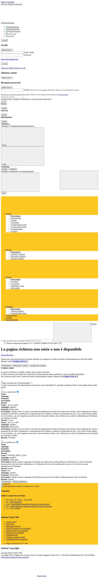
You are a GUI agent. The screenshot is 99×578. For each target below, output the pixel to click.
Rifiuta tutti (20, 366)
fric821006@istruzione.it (30, 504)
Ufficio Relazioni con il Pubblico (18, 528)
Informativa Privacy (13, 526)
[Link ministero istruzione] (11, 4)
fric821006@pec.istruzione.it (31, 506)
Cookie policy (11, 522)
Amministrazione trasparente (17, 539)
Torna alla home (7, 355)
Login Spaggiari (63, 94)
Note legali (10, 524)
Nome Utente (29, 52)
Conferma (13, 169)
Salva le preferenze (19, 482)
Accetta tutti (38, 366)
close (4, 193)
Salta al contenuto (7, 2)
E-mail (26, 90)
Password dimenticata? (9, 59)
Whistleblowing (12, 535)
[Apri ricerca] (79, 180)
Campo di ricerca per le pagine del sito (15, 341)
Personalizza (6, 366)
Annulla (4, 169)
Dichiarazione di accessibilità (17, 531)
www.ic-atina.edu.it (8, 392)
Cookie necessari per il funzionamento (16, 383)
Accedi (4, 40)
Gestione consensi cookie (15, 537)
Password (27, 55)
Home (94, 324)
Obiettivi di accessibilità (15, 533)
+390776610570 (15, 502)
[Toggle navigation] (20, 182)
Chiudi (4, 108)
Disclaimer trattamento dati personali (15, 557)
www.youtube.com (8, 442)
